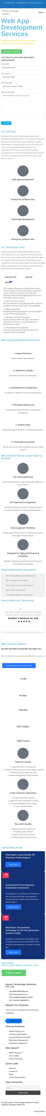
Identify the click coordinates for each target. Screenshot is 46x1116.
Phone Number (7, 83)
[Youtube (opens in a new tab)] (24, 5)
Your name (5, 64)
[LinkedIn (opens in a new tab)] (22, 5)
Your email (5, 73)
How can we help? (8, 92)
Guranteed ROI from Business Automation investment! (20, 886)
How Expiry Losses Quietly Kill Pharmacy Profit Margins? (20, 856)
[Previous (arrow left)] (4, 558)
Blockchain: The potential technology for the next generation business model (22, 930)
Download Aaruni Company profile (19, 665)
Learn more (13, 864)
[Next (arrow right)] (42, 558)
